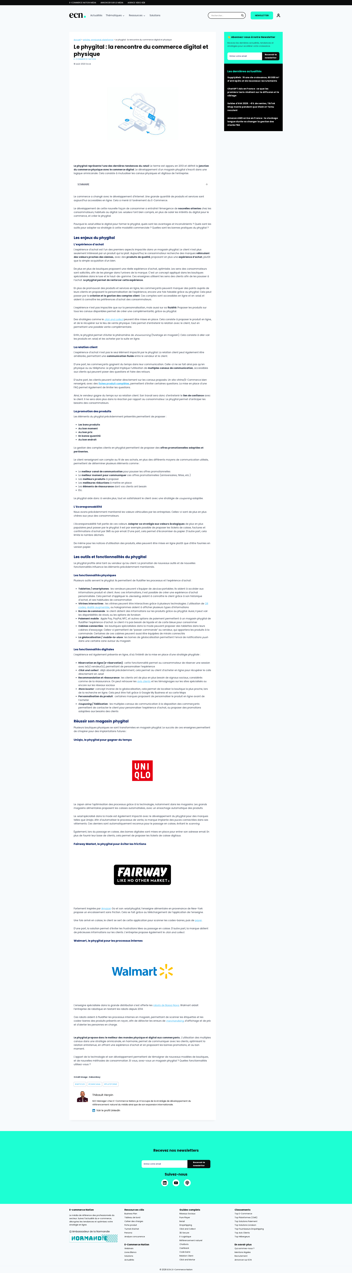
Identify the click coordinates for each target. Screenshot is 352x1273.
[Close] (220, 608)
